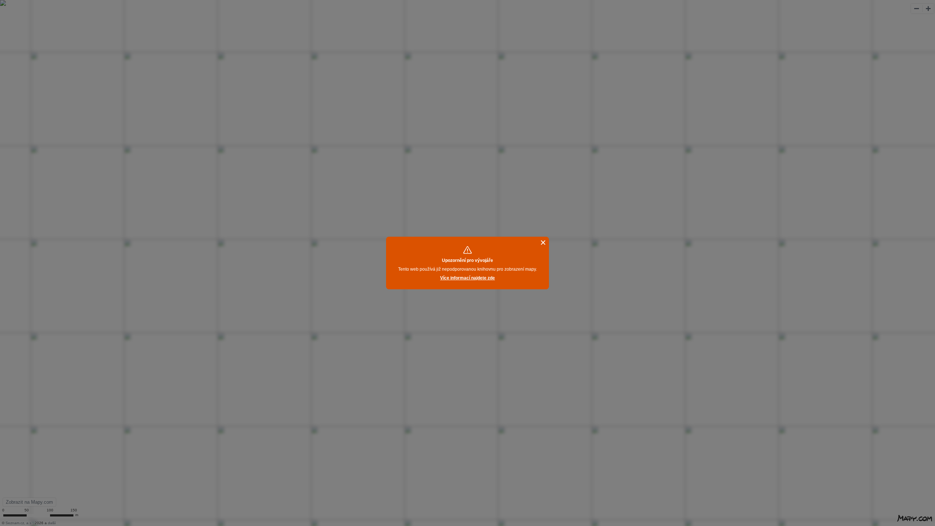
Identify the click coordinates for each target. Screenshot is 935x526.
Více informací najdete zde (467, 278)
